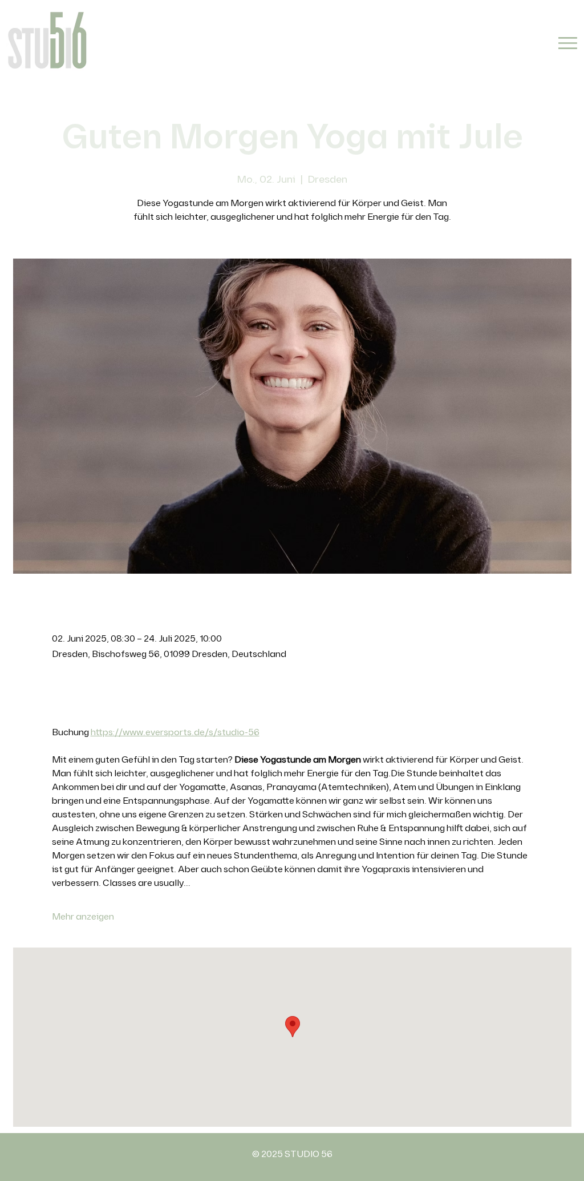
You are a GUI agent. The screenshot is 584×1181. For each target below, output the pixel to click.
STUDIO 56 (308, 1154)
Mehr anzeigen (83, 917)
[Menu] (568, 43)
